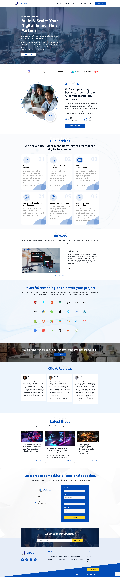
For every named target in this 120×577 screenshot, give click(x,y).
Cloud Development (52, 556)
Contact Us (101, 3)
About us (89, 556)
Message (66, 507)
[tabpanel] (60, 260)
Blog (91, 3)
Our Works (89, 561)
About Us (66, 3)
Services (75, 3)
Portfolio (83, 3)
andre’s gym (73, 251)
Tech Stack (50, 559)
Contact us (60, 354)
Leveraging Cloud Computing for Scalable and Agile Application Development (86, 449)
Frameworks (62, 559)
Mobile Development (76, 556)
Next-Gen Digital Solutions (77, 559)
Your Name (67, 487)
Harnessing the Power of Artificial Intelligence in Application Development (57, 450)
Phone (65, 501)
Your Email (67, 494)
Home (59, 3)
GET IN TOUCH (29, 54)
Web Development (64, 556)
